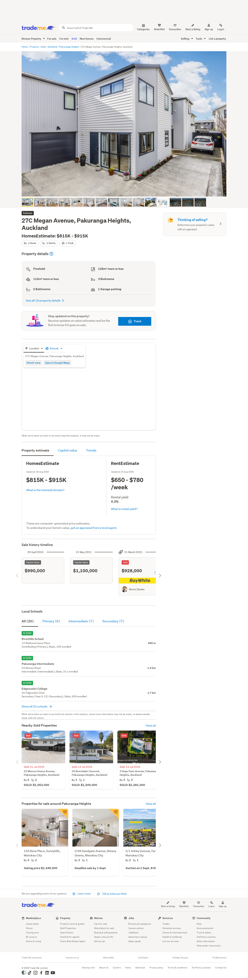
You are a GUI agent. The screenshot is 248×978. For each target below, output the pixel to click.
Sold (74, 38)
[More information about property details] (51, 254)
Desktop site (88, 967)
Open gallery (126, 190)
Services (167, 918)
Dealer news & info (103, 936)
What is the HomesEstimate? (45, 490)
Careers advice (136, 928)
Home (25, 46)
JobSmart (133, 932)
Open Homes (66, 932)
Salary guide (134, 941)
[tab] (34, 349)
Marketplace (33, 918)
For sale (51, 38)
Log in (220, 29)
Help (199, 923)
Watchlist (184, 906)
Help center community (209, 945)
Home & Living (33, 941)
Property (35, 46)
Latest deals (32, 923)
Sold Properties (68, 928)
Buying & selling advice (105, 932)
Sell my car (99, 941)
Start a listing (168, 906)
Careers (117, 967)
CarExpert (143, 958)
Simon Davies (137, 589)
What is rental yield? (124, 509)
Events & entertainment (174, 932)
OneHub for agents (70, 936)
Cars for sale (100, 923)
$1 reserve (31, 936)
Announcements (205, 928)
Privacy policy (156, 967)
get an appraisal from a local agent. (94, 528)
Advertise (140, 967)
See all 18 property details (43, 300)
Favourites (198, 906)
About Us (103, 967)
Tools (199, 38)
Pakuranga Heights (69, 46)
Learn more (84, 893)
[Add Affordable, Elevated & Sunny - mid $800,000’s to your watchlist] (114, 814)
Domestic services (171, 928)
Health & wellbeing (172, 936)
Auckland (53, 46)
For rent (64, 38)
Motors (98, 918)
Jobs (131, 918)
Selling (185, 38)
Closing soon (32, 932)
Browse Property (32, 38)
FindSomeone (219, 958)
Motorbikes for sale (104, 928)
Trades (166, 923)
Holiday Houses (180, 958)
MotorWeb (108, 958)
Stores (29, 928)
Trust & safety (204, 932)
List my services (170, 941)
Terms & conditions (177, 967)
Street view (33, 362)
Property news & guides (72, 923)
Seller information (206, 941)
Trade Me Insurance (32, 958)
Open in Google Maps (57, 362)
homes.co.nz (72, 958)
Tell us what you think (114, 893)
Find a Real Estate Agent (72, 941)
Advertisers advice (137, 936)
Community (204, 918)
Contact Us (220, 967)
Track (137, 321)
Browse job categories (139, 923)
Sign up (209, 29)
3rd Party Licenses (206, 936)
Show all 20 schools (35, 706)
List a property (217, 38)
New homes (86, 38)
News (128, 967)
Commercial (103, 38)
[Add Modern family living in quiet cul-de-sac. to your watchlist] (63, 814)
